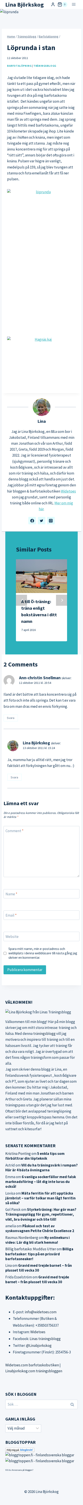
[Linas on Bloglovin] (41, 1450)
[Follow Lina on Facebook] (32, 520)
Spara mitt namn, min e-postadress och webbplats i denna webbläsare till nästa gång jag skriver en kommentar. (42, 953)
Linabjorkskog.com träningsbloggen (33, 1371)
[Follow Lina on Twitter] (41, 520)
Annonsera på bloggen (22, 1470)
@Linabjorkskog (39, 1345)
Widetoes (68, 491)
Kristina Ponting (18, 1153)
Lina (41, 421)
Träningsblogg (44, 65)
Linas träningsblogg (45, 1338)
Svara (10, 718)
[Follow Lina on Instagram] (51, 520)
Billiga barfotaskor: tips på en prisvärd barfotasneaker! (39, 1254)
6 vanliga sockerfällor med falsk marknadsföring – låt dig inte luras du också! (40, 1181)
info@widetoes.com (40, 1312)
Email (11, 915)
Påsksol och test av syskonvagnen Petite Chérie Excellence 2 (39, 1228)
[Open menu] (73, 4)
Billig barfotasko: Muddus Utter (30, 1249)
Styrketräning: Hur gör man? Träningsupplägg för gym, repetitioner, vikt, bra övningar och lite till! (40, 1214)
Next (61, 600)
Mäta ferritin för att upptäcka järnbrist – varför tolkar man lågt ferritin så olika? (40, 1198)
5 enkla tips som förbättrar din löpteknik (35, 1156)
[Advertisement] (41, 288)
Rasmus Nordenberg (21, 1237)
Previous (21, 600)
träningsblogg (44, 1033)
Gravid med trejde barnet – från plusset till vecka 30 (38, 1268)
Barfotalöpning (19, 65)
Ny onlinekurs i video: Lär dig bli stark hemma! (37, 1240)
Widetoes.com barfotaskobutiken (32, 1365)
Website (12, 936)
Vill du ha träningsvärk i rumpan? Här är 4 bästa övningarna (41, 1167)
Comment (14, 830)
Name (11, 894)
